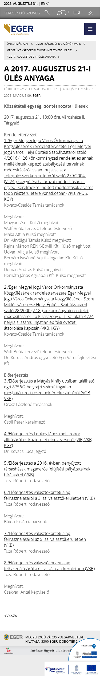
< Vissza (10, 616)
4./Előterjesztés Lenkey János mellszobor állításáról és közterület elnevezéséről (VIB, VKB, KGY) (48, 439)
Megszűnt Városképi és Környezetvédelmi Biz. (40, 50)
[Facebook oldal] (61, 12)
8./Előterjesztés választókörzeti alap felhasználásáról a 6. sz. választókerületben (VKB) (49, 566)
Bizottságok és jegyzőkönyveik (58, 44)
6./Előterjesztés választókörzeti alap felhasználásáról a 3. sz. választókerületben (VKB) (49, 495)
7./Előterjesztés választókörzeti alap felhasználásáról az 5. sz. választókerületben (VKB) (45, 539)
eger (37, 95)
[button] (90, 29)
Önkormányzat (18, 44)
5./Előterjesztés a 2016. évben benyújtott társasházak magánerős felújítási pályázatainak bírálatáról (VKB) (47, 469)
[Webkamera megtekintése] (76, 12)
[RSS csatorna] (91, 12)
